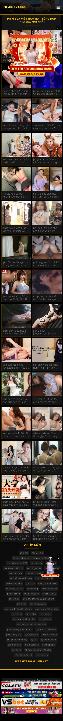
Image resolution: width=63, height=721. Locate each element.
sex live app (37, 563)
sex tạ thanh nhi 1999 (17, 563)
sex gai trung (42, 655)
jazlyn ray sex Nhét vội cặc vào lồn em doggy (45, 161)
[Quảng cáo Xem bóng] (31, 685)
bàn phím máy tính (23, 655)
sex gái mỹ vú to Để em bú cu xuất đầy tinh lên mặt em (16, 298)
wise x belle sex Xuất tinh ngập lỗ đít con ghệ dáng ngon (46, 435)
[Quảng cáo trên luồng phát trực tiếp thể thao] (31, 710)
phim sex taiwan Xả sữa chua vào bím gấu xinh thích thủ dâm (16, 503)
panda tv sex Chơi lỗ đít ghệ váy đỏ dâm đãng (16, 469)
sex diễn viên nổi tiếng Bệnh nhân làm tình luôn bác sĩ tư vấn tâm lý (45, 366)
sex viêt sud (37, 553)
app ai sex (21, 604)
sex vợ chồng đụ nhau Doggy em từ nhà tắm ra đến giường (15, 93)
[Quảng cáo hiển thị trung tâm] (31, 54)
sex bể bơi (17, 614)
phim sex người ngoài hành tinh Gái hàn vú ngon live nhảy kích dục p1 (16, 332)
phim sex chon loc (34, 573)
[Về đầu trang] (55, 717)
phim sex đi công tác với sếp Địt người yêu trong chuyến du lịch (14, 229)
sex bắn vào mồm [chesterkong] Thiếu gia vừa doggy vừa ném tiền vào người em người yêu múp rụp (16, 366)
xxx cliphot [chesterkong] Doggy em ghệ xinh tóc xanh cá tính (45, 332)
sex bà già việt (34, 568)
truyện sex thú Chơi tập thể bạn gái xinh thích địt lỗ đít (46, 469)
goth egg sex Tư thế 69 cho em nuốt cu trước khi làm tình (46, 264)
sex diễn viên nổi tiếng (21, 578)
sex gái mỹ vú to (49, 634)
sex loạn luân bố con (46, 629)
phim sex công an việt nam (38, 650)
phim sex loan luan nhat (23, 619)
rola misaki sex (31, 644)
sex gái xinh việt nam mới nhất (31, 624)
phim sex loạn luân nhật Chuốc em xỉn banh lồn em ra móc (46, 93)
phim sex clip (13, 593)
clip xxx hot (31, 614)
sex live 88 (14, 599)
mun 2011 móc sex (44, 578)
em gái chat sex (31, 593)
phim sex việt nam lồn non (19, 629)
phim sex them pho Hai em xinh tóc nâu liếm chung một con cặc (16, 538)
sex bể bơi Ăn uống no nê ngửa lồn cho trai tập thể (16, 127)
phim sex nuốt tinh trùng (47, 609)
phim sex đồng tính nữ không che (38, 599)
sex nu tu (30, 583)
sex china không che (17, 639)
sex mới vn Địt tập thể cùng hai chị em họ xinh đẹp (46, 401)
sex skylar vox (15, 573)
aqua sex (24, 553)
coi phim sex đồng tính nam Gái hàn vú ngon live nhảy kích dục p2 (45, 298)
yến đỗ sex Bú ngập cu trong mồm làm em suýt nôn (16, 264)
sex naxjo (16, 650)
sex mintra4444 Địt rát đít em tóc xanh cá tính (16, 435)
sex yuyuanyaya (49, 588)
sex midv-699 (14, 644)
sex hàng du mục (38, 604)
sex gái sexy (45, 619)
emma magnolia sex (48, 583)
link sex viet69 (49, 593)
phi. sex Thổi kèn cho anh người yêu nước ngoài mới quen (45, 229)
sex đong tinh (31, 634)
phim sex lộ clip (13, 634)
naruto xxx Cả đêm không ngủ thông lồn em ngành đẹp (14, 195)
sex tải (34, 639)
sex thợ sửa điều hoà (13, 568)
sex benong (32, 588)
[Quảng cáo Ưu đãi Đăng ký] (31, 694)
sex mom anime (48, 639)
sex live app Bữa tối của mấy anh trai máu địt (46, 127)
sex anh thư (45, 614)
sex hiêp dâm (48, 644)
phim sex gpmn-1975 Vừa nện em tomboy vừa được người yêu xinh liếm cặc (46, 503)
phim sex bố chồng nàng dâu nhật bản (31, 558)
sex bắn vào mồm (13, 583)
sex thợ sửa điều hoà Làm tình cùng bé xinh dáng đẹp (45, 195)
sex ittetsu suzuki (14, 588)
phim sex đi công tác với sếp (18, 609)
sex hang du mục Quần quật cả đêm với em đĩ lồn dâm (16, 161)
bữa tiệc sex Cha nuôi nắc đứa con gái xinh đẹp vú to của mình (15, 401)
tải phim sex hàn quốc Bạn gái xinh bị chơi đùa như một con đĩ (46, 538)
